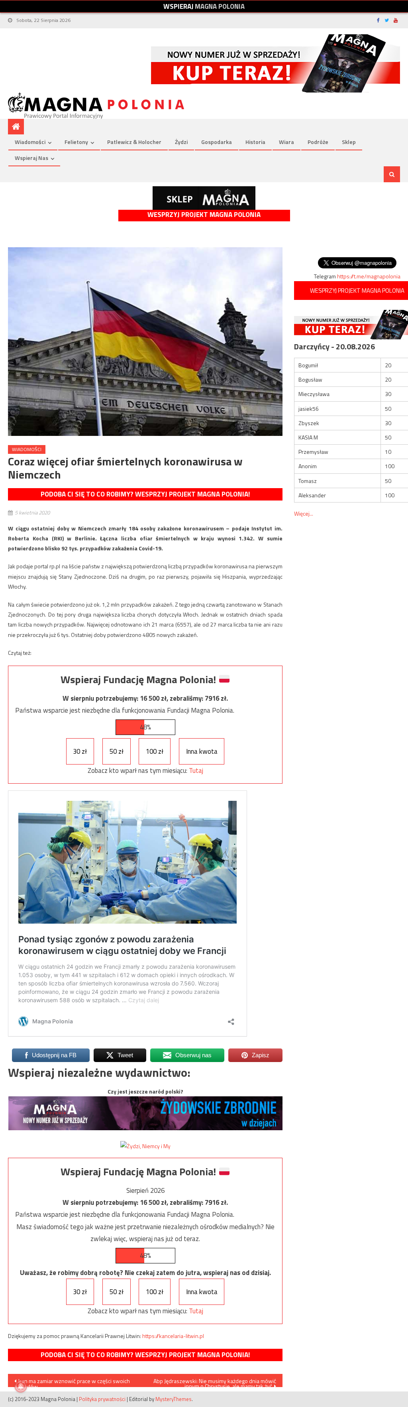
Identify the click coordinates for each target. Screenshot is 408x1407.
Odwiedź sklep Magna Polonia (204, 198)
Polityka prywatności (102, 1399)
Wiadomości (30, 142)
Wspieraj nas (31, 158)
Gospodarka (216, 142)
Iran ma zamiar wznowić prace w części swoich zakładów (72, 1382)
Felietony (76, 142)
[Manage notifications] (20, 1386)
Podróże (318, 142)
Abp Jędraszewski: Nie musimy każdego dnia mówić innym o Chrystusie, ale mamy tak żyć (214, 1382)
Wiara (286, 142)
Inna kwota (202, 751)
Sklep (349, 142)
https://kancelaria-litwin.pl (173, 1336)
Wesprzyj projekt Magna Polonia (204, 215)
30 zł (80, 751)
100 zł (154, 751)
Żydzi (181, 142)
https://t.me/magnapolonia (368, 276)
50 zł (117, 751)
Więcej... (303, 513)
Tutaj (196, 770)
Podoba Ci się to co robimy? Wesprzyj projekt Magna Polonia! (145, 494)
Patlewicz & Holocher (134, 142)
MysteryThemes (173, 1399)
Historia (255, 142)
